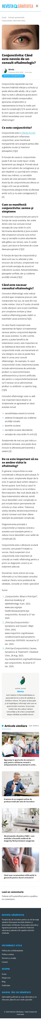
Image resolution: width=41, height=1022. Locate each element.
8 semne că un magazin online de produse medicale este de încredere (19, 800)
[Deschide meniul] (37, 6)
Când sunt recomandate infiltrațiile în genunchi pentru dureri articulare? (20, 876)
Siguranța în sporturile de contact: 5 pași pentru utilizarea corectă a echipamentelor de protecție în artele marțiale (20, 763)
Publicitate (6, 985)
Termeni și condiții (9, 958)
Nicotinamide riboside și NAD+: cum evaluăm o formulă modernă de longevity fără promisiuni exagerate (19, 838)
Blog (3, 981)
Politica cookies (8, 954)
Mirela (11, 69)
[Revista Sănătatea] (17, 6)
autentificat (18, 896)
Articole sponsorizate (16, 17)
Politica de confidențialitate (12, 950)
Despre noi (6, 978)
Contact (5, 962)
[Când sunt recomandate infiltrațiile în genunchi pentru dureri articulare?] (20, 859)
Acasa (4, 974)
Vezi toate (33, 726)
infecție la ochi (28, 132)
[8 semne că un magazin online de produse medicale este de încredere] (20, 783)
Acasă (4, 17)
